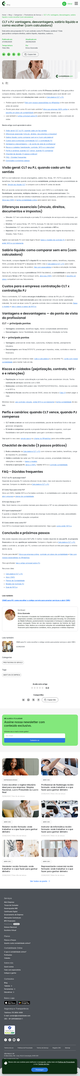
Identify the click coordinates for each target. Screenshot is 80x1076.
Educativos (8, 992)
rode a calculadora (41, 359)
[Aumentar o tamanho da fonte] (7, 83)
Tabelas (7, 986)
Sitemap (67, 1048)
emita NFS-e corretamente (43, 402)
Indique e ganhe (10, 973)
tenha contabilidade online (26, 200)
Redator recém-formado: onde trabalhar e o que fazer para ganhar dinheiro (20, 829)
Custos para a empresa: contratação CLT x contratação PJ (29, 141)
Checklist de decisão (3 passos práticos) (21, 154)
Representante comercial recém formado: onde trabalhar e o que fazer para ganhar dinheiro (57, 869)
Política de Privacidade (66, 1062)
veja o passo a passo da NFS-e (23, 306)
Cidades (7, 958)
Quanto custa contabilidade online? (17, 943)
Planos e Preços (10, 940)
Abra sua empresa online (29, 554)
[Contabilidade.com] (3, 3)
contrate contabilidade (58, 465)
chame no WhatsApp (42, 438)
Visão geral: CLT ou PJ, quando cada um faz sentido (26, 131)
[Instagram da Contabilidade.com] (5, 1040)
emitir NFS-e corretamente (12, 243)
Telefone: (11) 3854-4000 (13, 1012)
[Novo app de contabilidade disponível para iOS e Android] (10, 1003)
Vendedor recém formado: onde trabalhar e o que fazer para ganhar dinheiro (20, 869)
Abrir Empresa (9, 902)
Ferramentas (8, 989)
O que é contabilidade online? (15, 952)
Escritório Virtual (10, 930)
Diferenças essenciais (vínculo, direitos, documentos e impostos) (31, 134)
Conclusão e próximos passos (18, 161)
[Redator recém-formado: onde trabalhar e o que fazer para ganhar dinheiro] (20, 808)
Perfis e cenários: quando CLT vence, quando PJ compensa (29, 151)
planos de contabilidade (24, 496)
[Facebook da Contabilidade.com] (18, 1040)
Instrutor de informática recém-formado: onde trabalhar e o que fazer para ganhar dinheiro (57, 829)
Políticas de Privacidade (25, 1048)
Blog (10, 15)
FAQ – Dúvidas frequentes (16, 157)
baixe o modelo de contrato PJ (53, 240)
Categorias (18, 15)
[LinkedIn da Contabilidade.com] (9, 1040)
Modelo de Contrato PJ (15, 584)
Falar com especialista (12, 970)
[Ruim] (32, 688)
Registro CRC (57, 1048)
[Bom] (37, 688)
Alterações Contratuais (12, 918)
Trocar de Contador (11, 905)
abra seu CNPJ (46, 276)
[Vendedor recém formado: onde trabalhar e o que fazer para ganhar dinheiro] (20, 848)
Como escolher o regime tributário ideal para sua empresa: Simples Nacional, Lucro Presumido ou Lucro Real (20, 789)
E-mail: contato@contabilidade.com (17, 1016)
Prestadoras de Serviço (32, 15)
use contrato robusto (23, 402)
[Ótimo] (40, 688)
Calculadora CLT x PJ (55, 97)
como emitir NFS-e (63, 526)
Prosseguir (40, 1070)
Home (4, 15)
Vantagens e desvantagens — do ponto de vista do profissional (30, 144)
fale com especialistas (42, 267)
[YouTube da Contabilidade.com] (14, 1040)
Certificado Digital (10, 911)
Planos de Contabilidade (15, 581)
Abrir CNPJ (10, 577)
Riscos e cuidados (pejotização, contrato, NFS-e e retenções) (30, 147)
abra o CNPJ (31, 465)
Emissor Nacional (10, 927)
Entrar (70, 4)
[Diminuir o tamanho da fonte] (3, 83)
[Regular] (35, 688)
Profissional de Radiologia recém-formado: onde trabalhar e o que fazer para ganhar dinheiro (57, 787)
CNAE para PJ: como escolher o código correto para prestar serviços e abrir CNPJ (36, 600)
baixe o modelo (31, 461)
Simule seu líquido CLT (16, 185)
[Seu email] (34, 735)
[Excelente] (42, 688)
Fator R (63, 393)
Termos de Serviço (42, 1048)
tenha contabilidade (63, 402)
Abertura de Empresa (11, 675)
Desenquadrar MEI (11, 908)
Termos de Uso (43, 1064)
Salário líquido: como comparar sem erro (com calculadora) (29, 137)
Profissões (8, 955)
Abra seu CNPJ (8, 200)
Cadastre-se (34, 740)
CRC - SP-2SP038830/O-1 (13, 1019)
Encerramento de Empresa (13, 915)
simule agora (26, 438)
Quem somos (9, 967)
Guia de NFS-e (11, 587)
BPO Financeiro (9, 921)
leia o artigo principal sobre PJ (28, 563)
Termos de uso (9, 1048)
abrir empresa (7, 496)
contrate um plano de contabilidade (54, 554)
